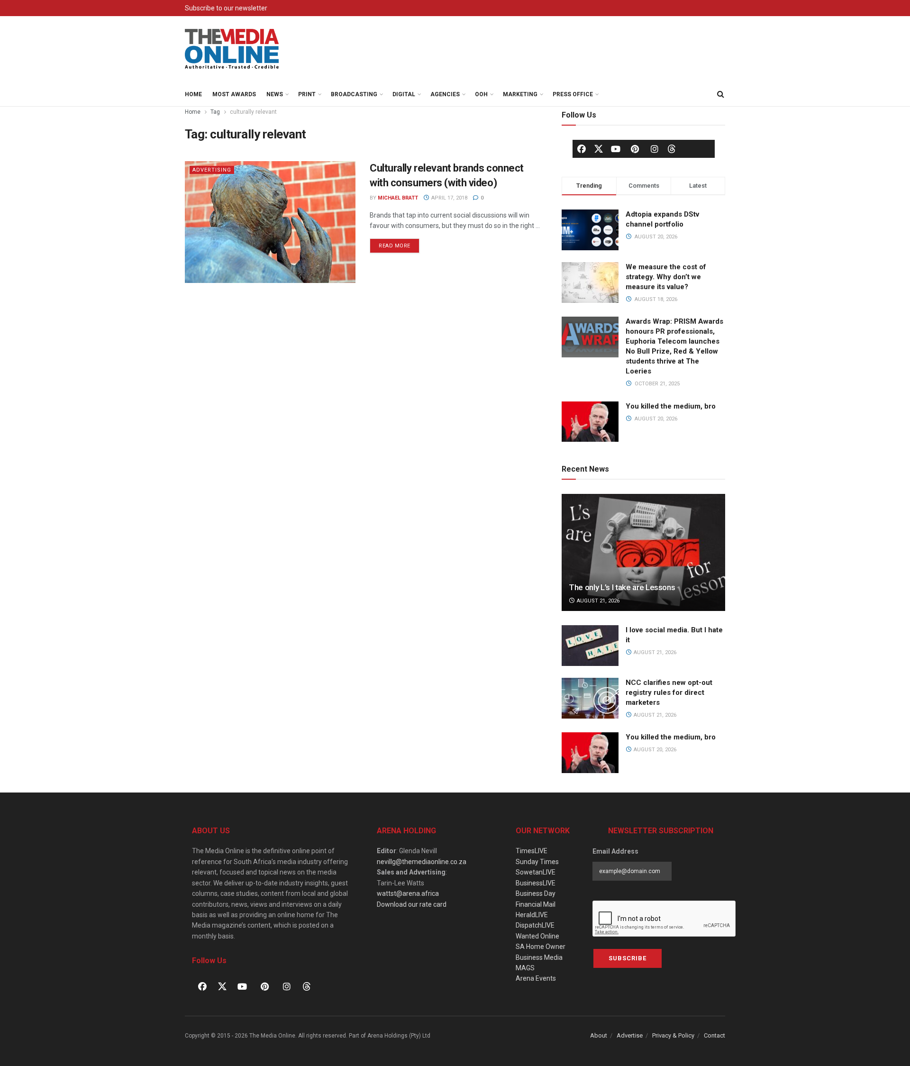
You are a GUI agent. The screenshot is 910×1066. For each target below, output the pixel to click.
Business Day (535, 893)
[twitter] (598, 148)
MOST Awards (234, 94)
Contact (714, 1035)
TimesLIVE (531, 851)
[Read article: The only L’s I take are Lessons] (643, 552)
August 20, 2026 (654, 750)
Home (193, 94)
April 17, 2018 (448, 198)
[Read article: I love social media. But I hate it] (590, 645)
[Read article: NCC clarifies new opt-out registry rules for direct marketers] (590, 698)
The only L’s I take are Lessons (622, 587)
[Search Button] (720, 94)
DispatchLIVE (535, 925)
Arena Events (536, 978)
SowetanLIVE (535, 872)
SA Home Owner (540, 946)
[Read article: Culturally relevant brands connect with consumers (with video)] (270, 222)
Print (307, 94)
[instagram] (654, 148)
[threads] (671, 148)
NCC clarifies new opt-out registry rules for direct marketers (669, 692)
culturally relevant (253, 112)
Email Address (615, 851)
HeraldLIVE (532, 915)
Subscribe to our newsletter (226, 8)
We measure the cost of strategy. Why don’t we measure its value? (666, 277)
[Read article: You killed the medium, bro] (590, 752)
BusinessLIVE (535, 883)
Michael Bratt (398, 198)
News (274, 94)
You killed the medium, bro (671, 406)
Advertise (630, 1035)
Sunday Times (537, 862)
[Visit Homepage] (232, 49)
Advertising (211, 170)
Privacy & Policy (673, 1035)
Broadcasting (354, 94)
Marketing (520, 94)
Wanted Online (537, 936)
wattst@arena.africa (408, 893)
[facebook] (581, 148)
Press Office (573, 94)
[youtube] (615, 148)
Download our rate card (411, 904)
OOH (481, 94)
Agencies (445, 94)
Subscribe (627, 958)
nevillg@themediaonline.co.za (421, 862)
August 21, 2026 (597, 601)
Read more (399, 243)
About (598, 1035)
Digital (403, 94)
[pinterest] (635, 148)
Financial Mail (535, 904)
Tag (215, 112)
